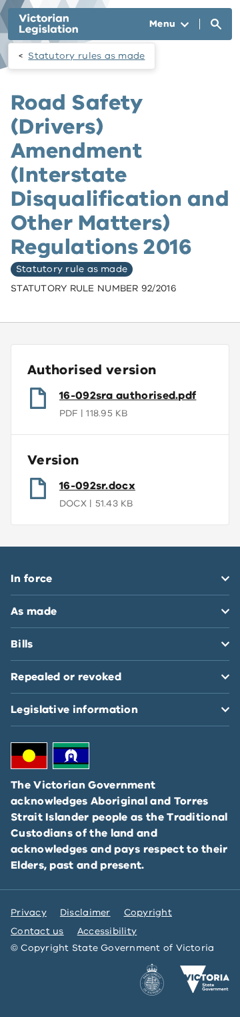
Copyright (148, 912)
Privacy (29, 912)
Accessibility (107, 931)
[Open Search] (216, 24)
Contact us (37, 931)
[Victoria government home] (204, 980)
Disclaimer (85, 912)
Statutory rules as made (86, 55)
